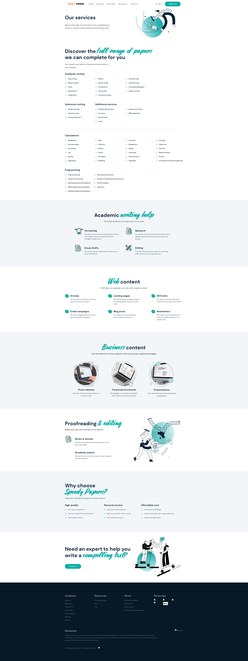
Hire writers (100, 4)
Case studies (102, 91)
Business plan (102, 117)
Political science (134, 156)
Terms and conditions (131, 600)
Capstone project (134, 91)
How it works (69, 610)
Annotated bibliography (136, 87)
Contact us (73, 566)
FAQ (96, 607)
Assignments (72, 95)
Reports (100, 79)
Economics (132, 140)
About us (134, 4)
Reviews (67, 620)
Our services (122, 4)
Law (69, 152)
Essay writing (72, 79)
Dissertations (72, 91)
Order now (173, 4)
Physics (100, 148)
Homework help (134, 79)
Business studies (73, 144)
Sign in (160, 4)
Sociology (162, 140)
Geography (132, 161)
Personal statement (74, 117)
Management (72, 140)
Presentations (103, 87)
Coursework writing (104, 95)
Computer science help (75, 179)
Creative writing (134, 83)
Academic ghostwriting (106, 109)
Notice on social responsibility (134, 610)
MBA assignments (134, 113)
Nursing (70, 156)
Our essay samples (101, 600)
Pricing (91, 4)
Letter (100, 121)
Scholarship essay (74, 109)
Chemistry (101, 144)
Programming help (74, 175)
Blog (96, 603)
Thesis (70, 87)
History (100, 152)
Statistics (162, 148)
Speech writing (103, 83)
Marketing (101, 161)
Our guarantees (70, 613)
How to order (111, 4)
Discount (68, 617)
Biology (131, 148)
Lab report (101, 113)
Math (100, 140)
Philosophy (102, 156)
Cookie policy (128, 603)
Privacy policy (128, 607)
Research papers (73, 83)
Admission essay (73, 113)
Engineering (72, 161)
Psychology (132, 152)
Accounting (72, 148)
